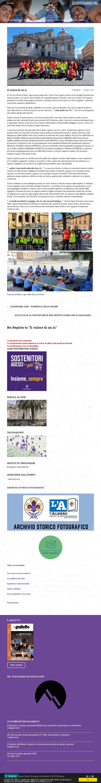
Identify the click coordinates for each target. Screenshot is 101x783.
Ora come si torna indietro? (19, 573)
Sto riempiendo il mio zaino (19, 594)
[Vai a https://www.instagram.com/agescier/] (90, 776)
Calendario (48, 20)
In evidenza (76, 90)
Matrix (26, 20)
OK (88, 780)
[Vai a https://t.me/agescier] (93, 776)
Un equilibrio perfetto (16, 578)
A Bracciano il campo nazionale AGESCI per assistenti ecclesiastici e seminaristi (44, 725)
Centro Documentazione (66, 20)
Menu (11, 3)
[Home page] (10, 12)
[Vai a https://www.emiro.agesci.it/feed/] (87, 776)
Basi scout (36, 20)
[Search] (96, 3)
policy (49, 781)
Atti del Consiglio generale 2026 (22, 753)
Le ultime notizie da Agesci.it (23, 721)
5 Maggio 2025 (88, 90)
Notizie (83, 20)
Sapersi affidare (14, 589)
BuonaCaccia (14, 479)
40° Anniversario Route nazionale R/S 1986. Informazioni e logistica (38, 735)
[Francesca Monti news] (50, 56)
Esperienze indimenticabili (18, 583)
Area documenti (14, 20)
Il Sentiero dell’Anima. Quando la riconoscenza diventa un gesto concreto (40, 744)
